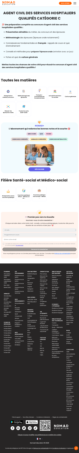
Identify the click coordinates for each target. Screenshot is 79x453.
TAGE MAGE (69, 404)
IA (15, 305)
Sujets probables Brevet (69, 281)
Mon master (69, 320)
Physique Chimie (30, 283)
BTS (28, 330)
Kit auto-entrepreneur (55, 356)
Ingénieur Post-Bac (69, 375)
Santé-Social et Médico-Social (70, 366)
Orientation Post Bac (69, 313)
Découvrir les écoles (43, 288)
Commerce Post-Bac (69, 383)
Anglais (29, 286)
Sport (16, 314)
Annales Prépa (6, 309)
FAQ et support (19, 336)
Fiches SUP (7, 352)
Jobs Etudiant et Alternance (44, 326)
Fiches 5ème (7, 328)
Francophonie (19, 320)
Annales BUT (7, 312)
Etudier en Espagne (57, 312)
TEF (41, 346)
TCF (41, 344)
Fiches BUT (7, 348)
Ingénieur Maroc (69, 379)
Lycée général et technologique (32, 321)
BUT (28, 335)
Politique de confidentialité (62, 253)
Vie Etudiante (44, 315)
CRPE (67, 352)
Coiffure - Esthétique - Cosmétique (55, 331)
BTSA (28, 333)
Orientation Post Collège (70, 317)
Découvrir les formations (43, 281)
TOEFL (41, 355)
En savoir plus (19, 245)
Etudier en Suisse (57, 310)
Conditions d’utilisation (59, 448)
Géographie (30, 278)
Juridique (69, 362)
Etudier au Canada (57, 308)
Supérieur (69, 337)
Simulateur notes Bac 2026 (7, 275)
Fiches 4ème (7, 331)
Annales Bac (7, 296)
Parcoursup (43, 274)
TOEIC (41, 353)
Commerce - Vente (57, 335)
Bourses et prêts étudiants (44, 318)
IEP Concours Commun (70, 397)
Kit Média (17, 345)
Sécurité (68, 370)
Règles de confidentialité (60, 417)
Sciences (54, 285)
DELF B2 (42, 350)
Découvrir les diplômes (43, 277)
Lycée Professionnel (31, 325)
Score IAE (69, 406)
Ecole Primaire (31, 314)
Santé (53, 291)
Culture (68, 360)
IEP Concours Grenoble (70, 401)
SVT (28, 280)
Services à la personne (55, 348)
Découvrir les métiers (43, 284)
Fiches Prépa (7, 346)
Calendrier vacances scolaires (69, 308)
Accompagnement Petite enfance (57, 352)
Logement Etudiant (43, 322)
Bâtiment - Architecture (55, 338)
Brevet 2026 (7, 287)
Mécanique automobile (55, 344)
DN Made (30, 344)
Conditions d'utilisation (43, 417)
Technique (69, 372)
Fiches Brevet (7, 337)
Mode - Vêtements (57, 327)
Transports (55, 325)
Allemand (30, 291)
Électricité (54, 341)
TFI (41, 341)
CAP (28, 318)
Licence (29, 339)
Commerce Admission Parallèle (69, 388)
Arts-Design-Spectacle (56, 288)
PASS (28, 346)
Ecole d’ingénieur (43, 300)
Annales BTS (7, 306)
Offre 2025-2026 (32, 299)
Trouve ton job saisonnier (44, 330)
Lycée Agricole (31, 328)
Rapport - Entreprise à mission (18, 324)
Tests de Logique (68, 409)
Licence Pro (30, 341)
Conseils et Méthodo (69, 276)
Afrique (17, 318)
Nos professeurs (19, 303)
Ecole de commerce (43, 292)
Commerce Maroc (69, 393)
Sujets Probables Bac (70, 286)
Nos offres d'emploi (28, 417)
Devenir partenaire (43, 304)
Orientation (18, 312)
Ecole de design (42, 296)
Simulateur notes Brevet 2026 (7, 281)
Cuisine (54, 323)
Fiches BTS (7, 343)
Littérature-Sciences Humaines (55, 281)
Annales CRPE (6, 315)
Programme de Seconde (19, 292)
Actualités (18, 338)
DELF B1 (42, 348)
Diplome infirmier (29, 349)
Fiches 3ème (7, 333)
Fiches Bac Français (7, 340)
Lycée (68, 335)
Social (54, 293)
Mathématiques (32, 274)
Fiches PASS (7, 350)
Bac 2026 (6, 285)
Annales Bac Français (7, 303)
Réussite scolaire (17, 308)
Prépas (29, 337)
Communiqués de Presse (19, 341)
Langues (54, 298)
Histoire (29, 276)
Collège (29, 316)
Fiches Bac (7, 335)
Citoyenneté (18, 316)
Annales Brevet (6, 299)
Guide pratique (68, 342)
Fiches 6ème (7, 326)
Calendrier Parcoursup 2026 (69, 302)
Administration (70, 354)
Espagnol (30, 289)
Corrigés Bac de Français (70, 298)
